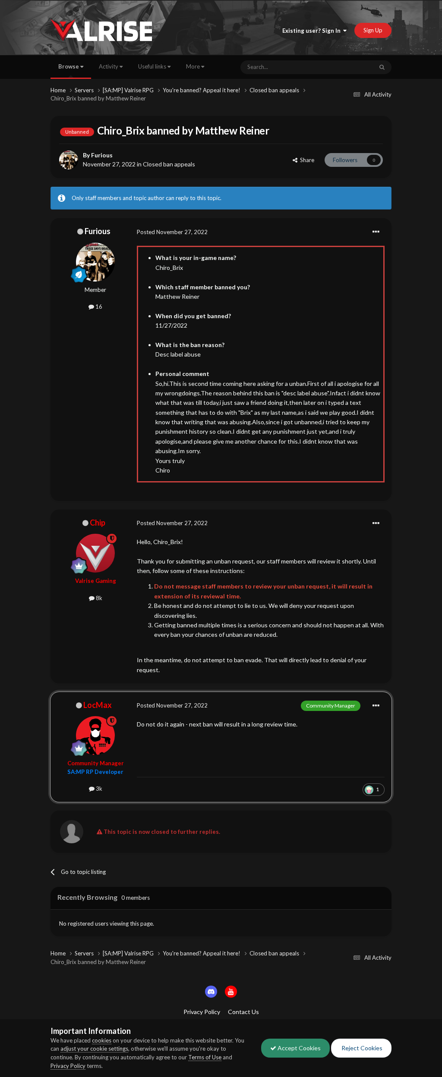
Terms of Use (204, 1057)
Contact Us (243, 1011)
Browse (69, 66)
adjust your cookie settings (94, 1048)
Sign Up (372, 30)
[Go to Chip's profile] (95, 553)
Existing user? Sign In (312, 30)
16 (98, 306)
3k (98, 788)
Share (305, 160)
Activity (109, 66)
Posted (172, 232)
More (193, 66)
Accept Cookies (298, 1048)
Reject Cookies (361, 1048)
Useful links (152, 66)
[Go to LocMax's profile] (95, 735)
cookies (101, 1040)
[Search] (382, 67)
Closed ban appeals (169, 164)
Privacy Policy (201, 1011)
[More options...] (376, 232)
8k (98, 598)
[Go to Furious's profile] (68, 159)
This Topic (349, 67)
